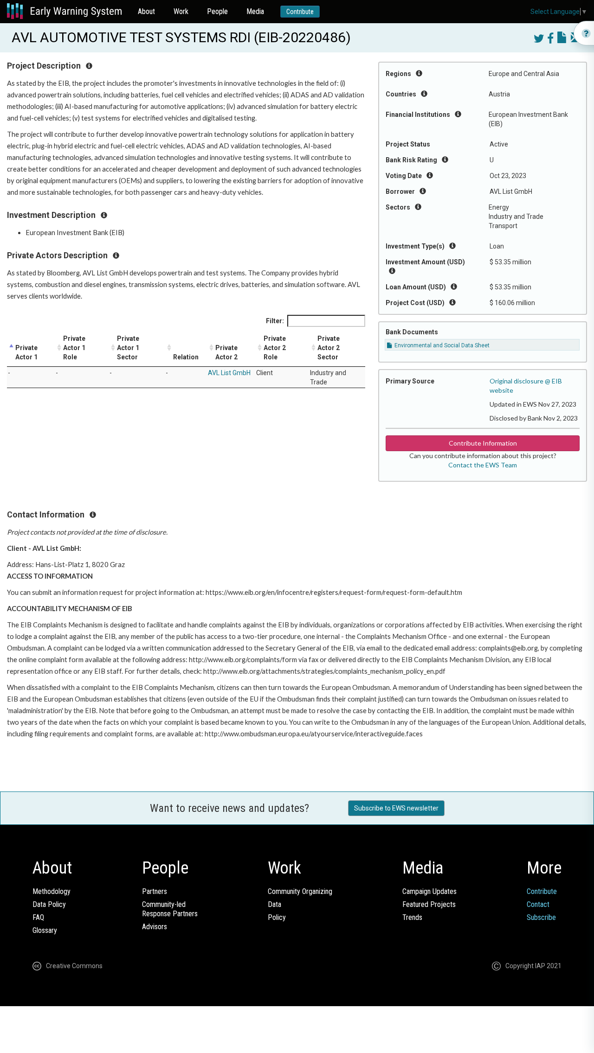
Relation (186, 357)
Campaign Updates (429, 891)
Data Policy (49, 904)
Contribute (300, 11)
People (217, 11)
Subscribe (541, 917)
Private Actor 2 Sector (328, 348)
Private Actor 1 (26, 352)
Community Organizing (300, 891)
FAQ (38, 917)
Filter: (275, 321)
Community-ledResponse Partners (170, 909)
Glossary (44, 930)
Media (255, 11)
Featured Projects (429, 904)
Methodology (51, 891)
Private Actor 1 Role (74, 348)
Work (181, 11)
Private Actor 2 (226, 352)
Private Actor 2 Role (275, 348)
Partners (154, 891)
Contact (538, 904)
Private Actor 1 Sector (128, 348)
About (146, 11)
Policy (277, 917)
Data (274, 904)
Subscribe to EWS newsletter (396, 808)
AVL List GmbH (229, 373)
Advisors (154, 926)
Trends (412, 917)
